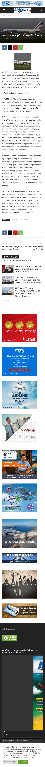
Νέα (9, 15)
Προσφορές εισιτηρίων (21, 32)
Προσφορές (10, 32)
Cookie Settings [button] (10, 762)
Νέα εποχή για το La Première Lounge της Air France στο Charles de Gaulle (28, 269)
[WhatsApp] (20, 47)
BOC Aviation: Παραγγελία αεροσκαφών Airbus (12, 248)
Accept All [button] (23, 762)
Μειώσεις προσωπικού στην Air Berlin (34, 248)
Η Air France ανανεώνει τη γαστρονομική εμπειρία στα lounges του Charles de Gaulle (28, 280)
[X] (10, 47)
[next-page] (7, 301)
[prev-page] (3, 301)
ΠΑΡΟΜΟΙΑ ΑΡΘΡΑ (11, 257)
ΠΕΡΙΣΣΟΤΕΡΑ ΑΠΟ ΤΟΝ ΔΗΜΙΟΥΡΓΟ (17, 260)
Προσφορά (24, 220)
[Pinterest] (15, 47)
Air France (15, 220)
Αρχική (3, 15)
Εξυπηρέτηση (7, 272)
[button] (4, 10)
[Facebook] (4, 47)
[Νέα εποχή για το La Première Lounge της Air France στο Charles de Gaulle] (8, 269)
